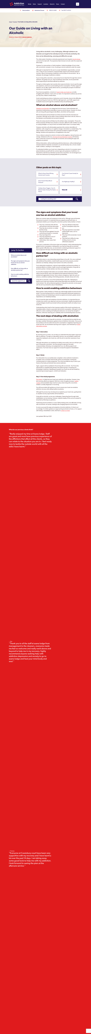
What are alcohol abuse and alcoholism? (18, 256)
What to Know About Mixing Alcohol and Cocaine (45, 174)
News (57, 4)
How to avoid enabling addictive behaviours (20, 275)
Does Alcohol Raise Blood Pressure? (45, 181)
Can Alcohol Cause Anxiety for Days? (70, 174)
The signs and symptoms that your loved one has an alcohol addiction (20, 262)
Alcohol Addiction (27, 37)
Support (40, 4)
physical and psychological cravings (62, 137)
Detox (34, 4)
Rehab (29, 4)
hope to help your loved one (64, 92)
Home (10, 22)
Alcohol (15, 22)
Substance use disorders (42, 108)
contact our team (65, 410)
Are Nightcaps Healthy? (68, 181)
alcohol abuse (76, 59)
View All (64, 190)
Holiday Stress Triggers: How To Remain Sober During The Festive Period (47, 190)
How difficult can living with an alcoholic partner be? (19, 269)
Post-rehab (39, 379)
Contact (63, 4)
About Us (52, 4)
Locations (45, 4)
